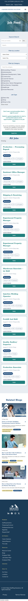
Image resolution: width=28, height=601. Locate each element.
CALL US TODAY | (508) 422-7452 (14, 1)
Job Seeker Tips (6, 431)
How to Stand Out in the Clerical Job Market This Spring (11, 484)
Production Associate (12, 367)
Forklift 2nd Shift (10, 319)
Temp (14, 274)
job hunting (13, 460)
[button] (25, 9)
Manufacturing (8, 302)
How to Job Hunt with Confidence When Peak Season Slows (12, 453)
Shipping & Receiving (12, 195)
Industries (4, 563)
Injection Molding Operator (10, 295)
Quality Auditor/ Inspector (10, 343)
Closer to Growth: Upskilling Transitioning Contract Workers (11, 422)
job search (19, 460)
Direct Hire (16, 223)
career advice (17, 429)
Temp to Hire (16, 152)
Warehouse (7, 155)
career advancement (7, 429)
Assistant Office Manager (14, 172)
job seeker (5, 462)
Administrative (8, 226)
